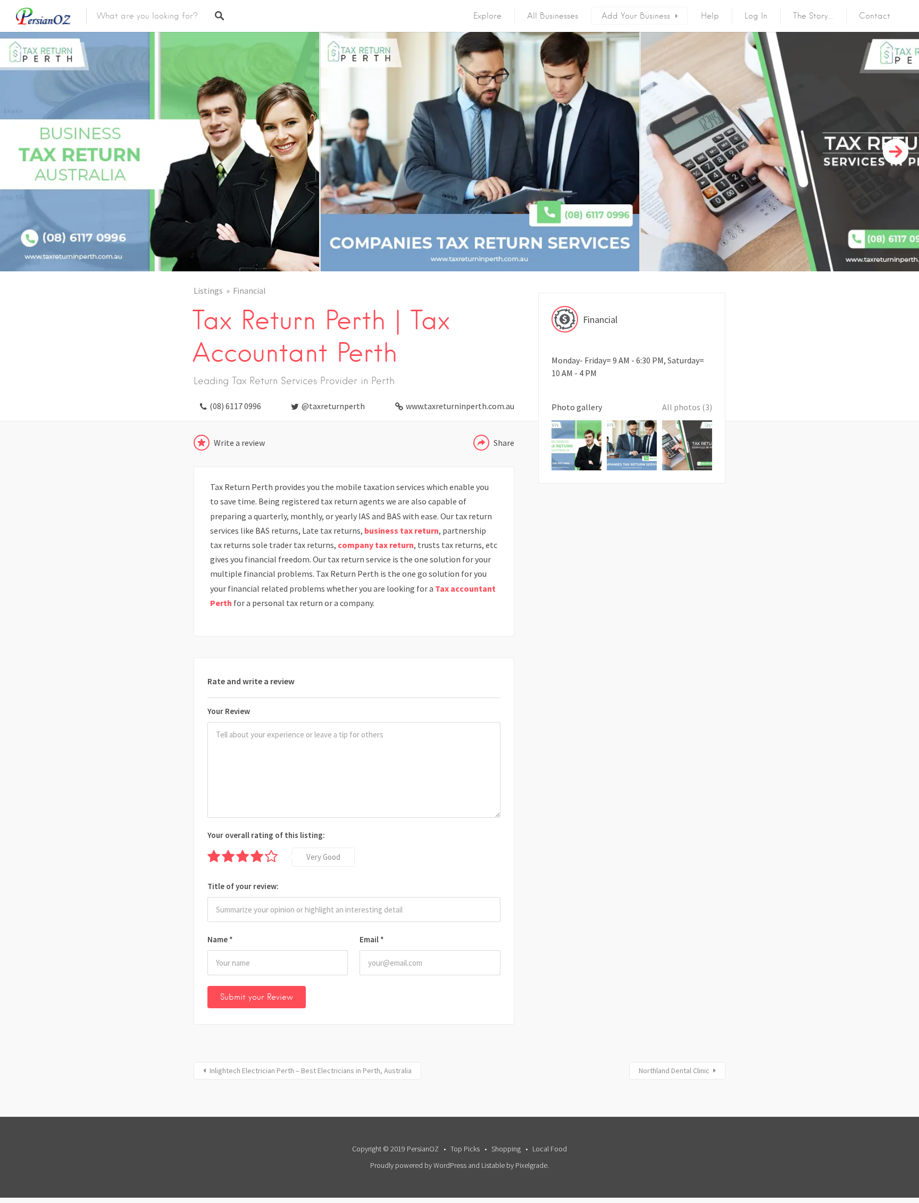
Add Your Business (635, 16)
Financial (249, 290)
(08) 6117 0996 (235, 406)
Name (220, 939)
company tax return (376, 545)
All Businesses (552, 16)
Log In (756, 16)
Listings (208, 290)
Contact (874, 16)
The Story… (813, 16)
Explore (487, 16)
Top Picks (465, 1149)
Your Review (228, 711)
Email (372, 939)
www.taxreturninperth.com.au (460, 406)
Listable (493, 1165)
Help (710, 16)
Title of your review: (243, 886)
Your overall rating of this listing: (266, 835)
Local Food (549, 1149)
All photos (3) (687, 407)
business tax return (401, 530)
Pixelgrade (531, 1165)
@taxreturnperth (333, 406)
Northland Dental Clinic (674, 1070)
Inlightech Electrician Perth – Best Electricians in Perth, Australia (311, 1070)
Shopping (506, 1149)
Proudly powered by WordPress (418, 1165)
